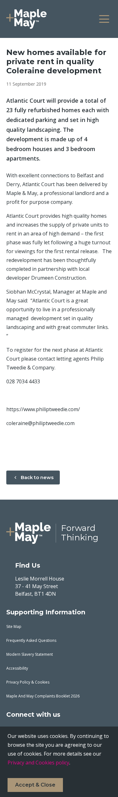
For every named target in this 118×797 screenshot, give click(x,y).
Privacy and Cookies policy (38, 762)
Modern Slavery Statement (29, 654)
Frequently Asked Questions (31, 640)
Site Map (13, 626)
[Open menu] (104, 19)
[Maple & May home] (26, 19)
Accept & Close (35, 785)
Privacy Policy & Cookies (27, 682)
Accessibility (17, 668)
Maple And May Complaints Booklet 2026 (43, 696)
